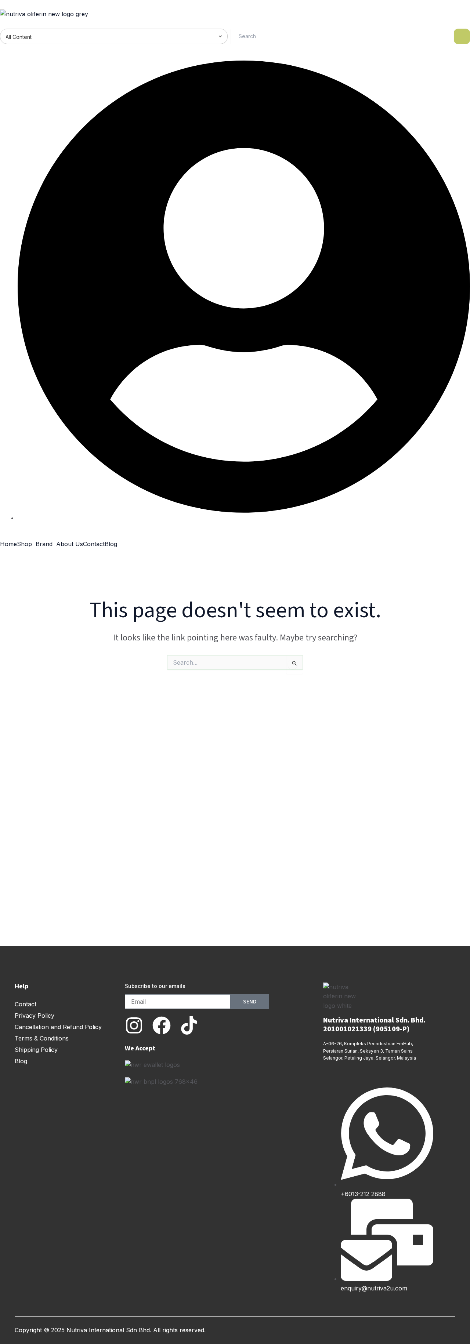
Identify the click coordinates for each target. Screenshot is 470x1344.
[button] (26, 544)
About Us (69, 544)
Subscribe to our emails (155, 986)
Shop (24, 544)
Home (8, 544)
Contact (94, 544)
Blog (111, 544)
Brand (44, 544)
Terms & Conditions (42, 1038)
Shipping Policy (36, 1050)
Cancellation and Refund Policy (58, 1027)
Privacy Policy (34, 1015)
